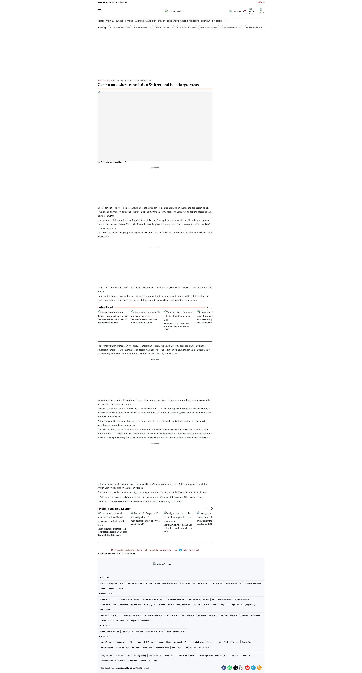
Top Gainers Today (108, 604)
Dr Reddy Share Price (253, 583)
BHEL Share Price (233, 583)
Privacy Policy (140, 655)
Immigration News (181, 641)
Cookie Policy (155, 655)
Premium (110, 21)
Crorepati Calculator (132, 615)
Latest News (105, 641)
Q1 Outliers (136, 604)
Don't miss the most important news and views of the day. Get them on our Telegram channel (155, 549)
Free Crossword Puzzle (175, 631)
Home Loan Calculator (250, 615)
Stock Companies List (109, 631)
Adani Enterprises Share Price (139, 583)
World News (247, 641)
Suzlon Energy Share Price (111, 583)
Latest (119, 21)
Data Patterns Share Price (179, 604)
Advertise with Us (108, 660)
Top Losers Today (241, 599)
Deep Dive (123, 604)
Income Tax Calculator (110, 615)
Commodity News (163, 641)
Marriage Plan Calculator (138, 620)
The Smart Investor (177, 21)
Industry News (106, 647)
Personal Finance (214, 641)
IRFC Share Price (187, 583)
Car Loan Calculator (229, 615)
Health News (147, 647)
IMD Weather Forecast (221, 599)
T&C (128, 655)
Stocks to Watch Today (129, 599)
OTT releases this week (209, 28)
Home (101, 21)
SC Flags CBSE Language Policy (241, 604)
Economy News (162, 647)
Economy (206, 21)
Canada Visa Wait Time (186, 28)
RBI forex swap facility (143, 28)
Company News (120, 641)
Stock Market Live (108, 599)
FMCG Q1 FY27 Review (154, 604)
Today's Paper (106, 655)
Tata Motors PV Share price (210, 583)
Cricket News (198, 641)
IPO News (148, 641)
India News (106, 80)
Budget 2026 (204, 647)
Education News (122, 647)
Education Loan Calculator (112, 620)
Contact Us (246, 655)
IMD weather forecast (165, 28)
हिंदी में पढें (261, 2)
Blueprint (150, 21)
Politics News (190, 647)
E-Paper (129, 21)
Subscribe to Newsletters (132, 631)
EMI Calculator (172, 615)
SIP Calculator (188, 615)
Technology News (231, 641)
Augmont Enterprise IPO (232, 28)
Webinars (194, 21)
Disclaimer (168, 655)
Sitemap (122, 660)
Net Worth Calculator (153, 615)
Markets (139, 21)
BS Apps (153, 660)
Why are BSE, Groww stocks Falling (208, 604)
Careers (143, 660)
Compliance (234, 655)
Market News (135, 641)
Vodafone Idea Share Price (111, 588)
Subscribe (133, 660)
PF (213, 21)
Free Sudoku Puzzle (154, 631)
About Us (119, 655)
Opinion (161, 21)
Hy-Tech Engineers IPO (255, 28)
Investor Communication (186, 655)
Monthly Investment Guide (120, 28)
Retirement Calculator (207, 615)
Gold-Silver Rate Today (152, 599)
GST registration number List (213, 655)
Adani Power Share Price (166, 583)
